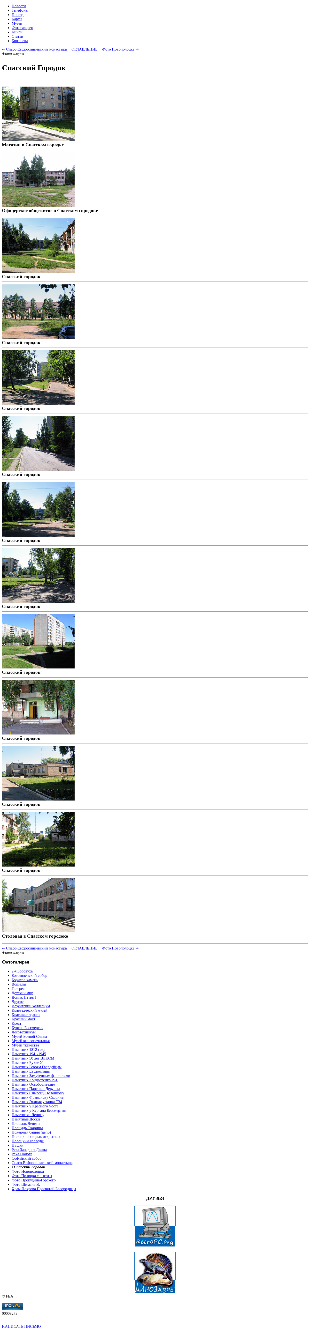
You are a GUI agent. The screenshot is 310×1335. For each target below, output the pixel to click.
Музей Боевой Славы (29, 1036)
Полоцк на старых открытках (36, 1137)
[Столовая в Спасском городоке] (38, 930)
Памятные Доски (26, 1119)
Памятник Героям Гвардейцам (37, 1067)
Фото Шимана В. (26, 1184)
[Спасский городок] (38, 271)
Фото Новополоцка (28, 1171)
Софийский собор (26, 1158)
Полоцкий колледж (28, 1141)
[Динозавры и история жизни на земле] (155, 1292)
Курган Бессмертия (27, 1028)
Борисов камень (25, 980)
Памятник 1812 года (28, 1049)
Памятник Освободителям (33, 1084)
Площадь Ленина (26, 1123)
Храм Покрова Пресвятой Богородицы (44, 1189)
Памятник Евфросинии (31, 1071)
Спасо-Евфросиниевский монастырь (42, 1163)
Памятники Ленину (28, 1115)
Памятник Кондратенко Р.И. (35, 1080)
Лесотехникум (24, 1032)
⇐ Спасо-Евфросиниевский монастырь (34, 948)
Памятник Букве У (27, 1063)
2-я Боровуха (22, 971)
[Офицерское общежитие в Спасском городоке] (38, 205)
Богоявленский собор (29, 975)
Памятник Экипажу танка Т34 (37, 1102)
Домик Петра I (24, 997)
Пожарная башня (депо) (31, 1132)
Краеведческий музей (29, 1010)
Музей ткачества (25, 1045)
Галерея (18, 988)
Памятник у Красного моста (35, 1106)
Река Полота (22, 1154)
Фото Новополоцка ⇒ (120, 948)
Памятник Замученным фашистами (41, 1076)
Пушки (17, 1145)
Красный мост (23, 1019)
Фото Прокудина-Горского (34, 1180)
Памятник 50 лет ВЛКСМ (33, 1058)
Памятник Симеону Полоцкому (38, 1093)
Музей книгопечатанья (31, 1041)
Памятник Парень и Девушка (36, 1089)
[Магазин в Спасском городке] (38, 139)
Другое (17, 1002)
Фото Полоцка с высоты (32, 1176)
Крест (16, 1023)
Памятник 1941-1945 (29, 1054)
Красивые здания (26, 1015)
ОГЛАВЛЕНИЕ (84, 948)
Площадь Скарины (27, 1128)
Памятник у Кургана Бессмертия (39, 1110)
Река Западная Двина (29, 1150)
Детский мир (22, 993)
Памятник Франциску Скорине (37, 1097)
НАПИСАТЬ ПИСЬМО (21, 1326)
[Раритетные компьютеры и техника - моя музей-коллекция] (155, 1245)
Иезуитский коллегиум (31, 1006)
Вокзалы (19, 984)
